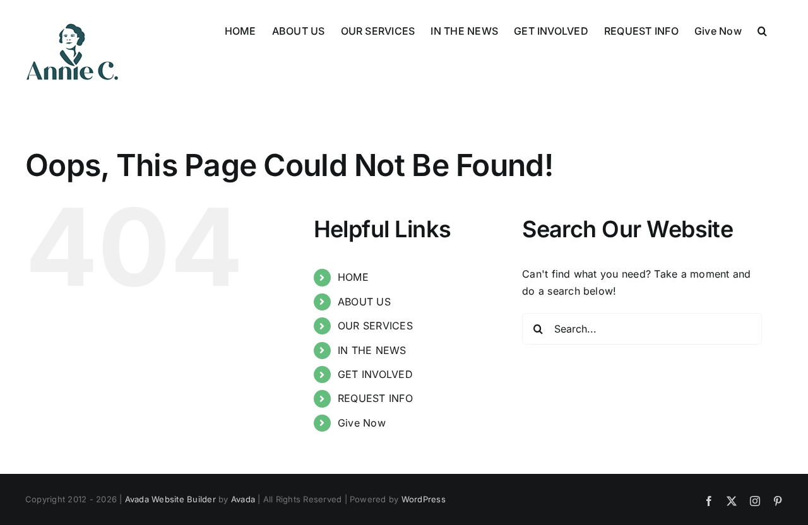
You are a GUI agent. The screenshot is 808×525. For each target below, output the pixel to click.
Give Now (362, 422)
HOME (353, 277)
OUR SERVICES (375, 325)
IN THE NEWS (372, 350)
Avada (243, 499)
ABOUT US (364, 301)
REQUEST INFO (375, 398)
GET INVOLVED (375, 374)
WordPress (423, 499)
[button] (762, 29)
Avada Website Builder (170, 499)
